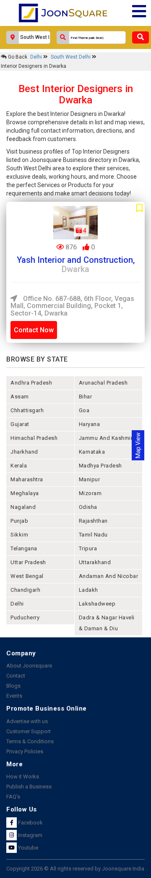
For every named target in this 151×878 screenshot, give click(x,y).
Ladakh (88, 590)
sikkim (19, 534)
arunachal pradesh (103, 383)
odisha (88, 507)
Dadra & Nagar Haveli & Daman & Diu (107, 623)
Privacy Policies (24, 751)
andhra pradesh (31, 383)
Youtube (27, 848)
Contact (15, 676)
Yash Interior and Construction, (76, 264)
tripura (88, 548)
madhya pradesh (100, 465)
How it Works (22, 776)
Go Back (17, 57)
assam (19, 396)
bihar (85, 396)
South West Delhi (71, 57)
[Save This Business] (139, 208)
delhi (17, 604)
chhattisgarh (27, 410)
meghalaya (24, 493)
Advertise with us (27, 721)
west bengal (27, 576)
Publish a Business (29, 786)
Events (14, 696)
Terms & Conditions (30, 741)
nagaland (23, 507)
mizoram (90, 493)
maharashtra (26, 479)
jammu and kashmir (106, 438)
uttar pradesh (28, 562)
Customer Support (28, 731)
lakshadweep (97, 604)
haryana (89, 424)
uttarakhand (95, 562)
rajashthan (93, 521)
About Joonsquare (29, 665)
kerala (18, 465)
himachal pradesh (33, 438)
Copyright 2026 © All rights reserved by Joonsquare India (75, 868)
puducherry (24, 617)
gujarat (19, 424)
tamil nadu (93, 534)
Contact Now (34, 330)
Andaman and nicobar (108, 576)
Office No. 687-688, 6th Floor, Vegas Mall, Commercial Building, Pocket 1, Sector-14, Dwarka (72, 306)
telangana (23, 548)
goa (84, 410)
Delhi (36, 57)
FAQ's (13, 796)
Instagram (29, 835)
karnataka (92, 452)
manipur (89, 479)
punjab (19, 521)
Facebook (30, 822)
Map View (138, 445)
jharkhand (24, 452)
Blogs (13, 686)
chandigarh (25, 590)
